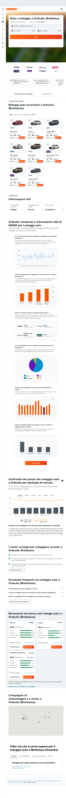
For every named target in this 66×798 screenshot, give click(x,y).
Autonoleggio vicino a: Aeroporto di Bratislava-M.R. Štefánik (21, 767)
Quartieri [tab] (50, 756)
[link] (36, 463)
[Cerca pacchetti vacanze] (3, 25)
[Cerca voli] (3, 14)
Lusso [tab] (52, 495)
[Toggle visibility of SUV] (39, 378)
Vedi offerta (22, 137)
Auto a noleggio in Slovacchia (39, 780)
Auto (15, 780)
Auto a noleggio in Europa (25, 780)
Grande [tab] (33, 495)
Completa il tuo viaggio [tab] (38, 756)
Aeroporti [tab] (14, 756)
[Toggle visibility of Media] (39, 376)
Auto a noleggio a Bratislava (15, 782)
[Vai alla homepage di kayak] (11, 9)
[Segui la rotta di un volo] (3, 33)
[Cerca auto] (3, 21)
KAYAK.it (10, 780)
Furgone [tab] (45, 495)
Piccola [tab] (20, 495)
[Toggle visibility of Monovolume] (28, 378)
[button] (3, 9)
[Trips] (3, 38)
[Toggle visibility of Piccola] (27, 376)
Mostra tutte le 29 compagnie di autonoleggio (22, 686)
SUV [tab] (39, 495)
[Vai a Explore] (3, 30)
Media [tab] (27, 495)
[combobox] (18, 22)
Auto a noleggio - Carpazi (54, 780)
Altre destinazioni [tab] (24, 756)
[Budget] (59, 622)
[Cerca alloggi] (3, 18)
